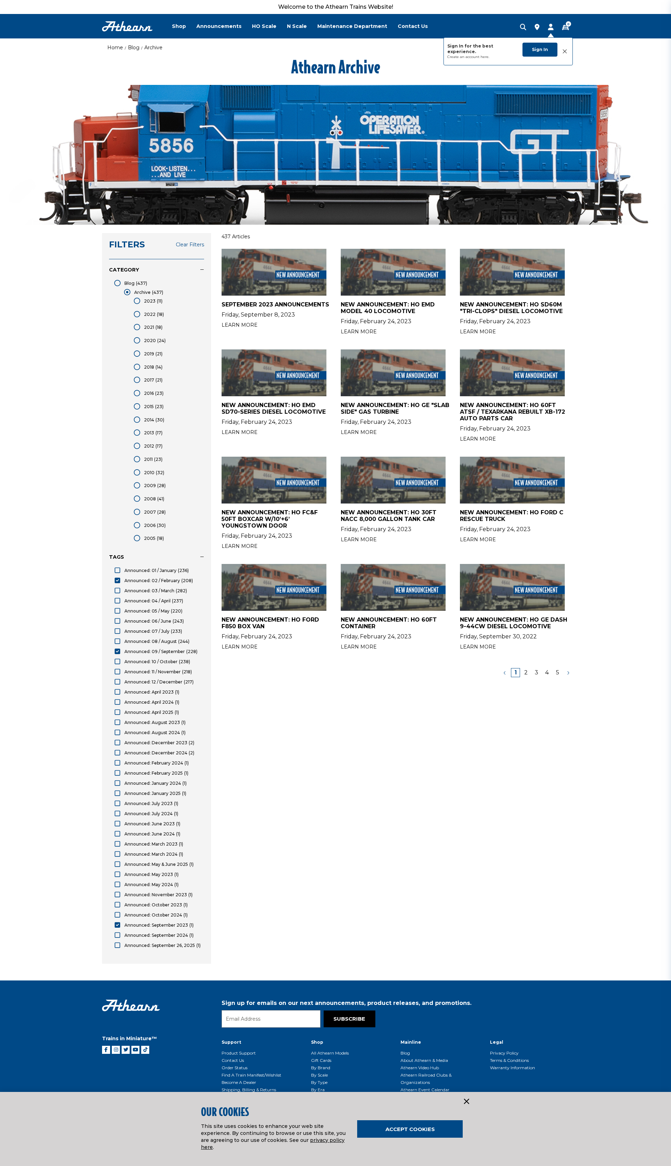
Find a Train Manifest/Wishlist (251, 1075)
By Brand (320, 1067)
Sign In (540, 49)
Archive (153, 47)
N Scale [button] (297, 26)
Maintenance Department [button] (352, 26)
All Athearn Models (330, 1053)
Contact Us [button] (413, 26)
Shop (317, 1042)
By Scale (319, 1075)
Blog (133, 47)
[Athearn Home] (127, 26)
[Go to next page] (567, 672)
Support (231, 1042)
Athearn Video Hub (420, 1067)
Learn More (240, 325)
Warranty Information (512, 1067)
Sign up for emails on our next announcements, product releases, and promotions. (346, 1003)
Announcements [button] (218, 26)
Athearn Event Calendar (425, 1089)
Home (115, 47)
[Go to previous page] (505, 672)
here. (485, 57)
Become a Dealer (239, 1082)
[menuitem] (184, 26)
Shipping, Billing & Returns (249, 1089)
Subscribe (349, 1018)
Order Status (234, 1067)
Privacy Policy (504, 1053)
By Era (318, 1089)
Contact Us (233, 1060)
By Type (319, 1082)
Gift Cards (321, 1060)
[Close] (466, 1102)
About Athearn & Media (424, 1060)
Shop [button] (179, 26)
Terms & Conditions (509, 1060)
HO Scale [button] (264, 26)
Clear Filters (190, 244)
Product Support (239, 1053)
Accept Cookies (410, 1129)
